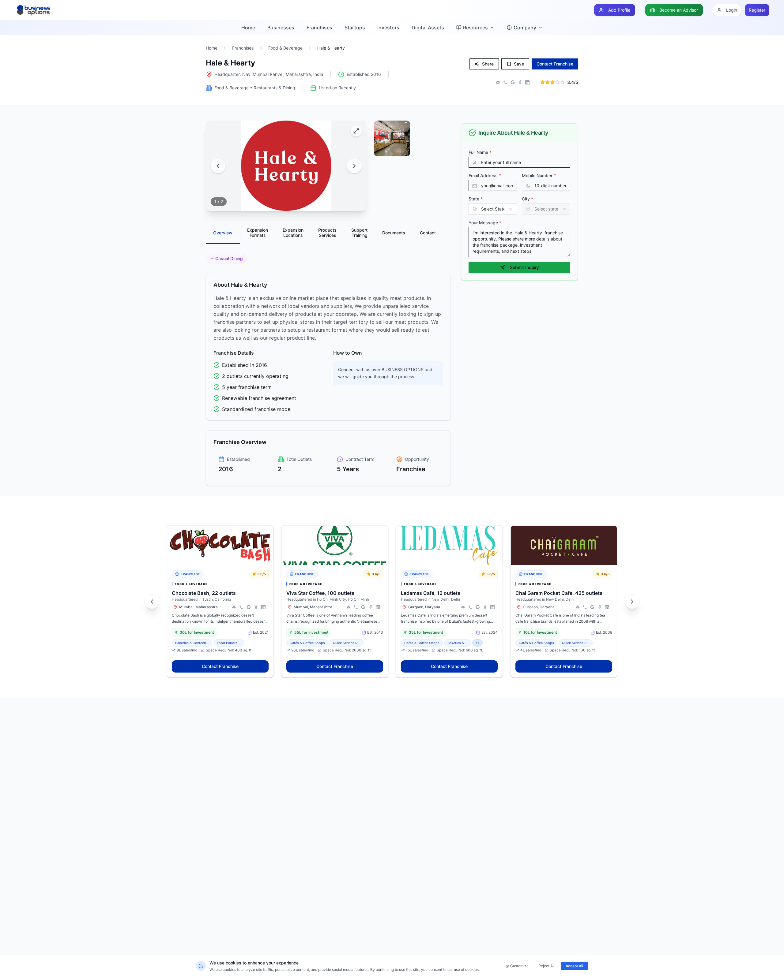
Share (488, 63)
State (476, 198)
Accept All (574, 966)
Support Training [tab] (359, 232)
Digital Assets (428, 27)
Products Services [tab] (327, 232)
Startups (355, 27)
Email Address (485, 175)
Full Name (480, 152)
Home (248, 27)
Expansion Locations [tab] (293, 232)
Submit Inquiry (524, 267)
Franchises (319, 27)
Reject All (546, 966)
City (527, 198)
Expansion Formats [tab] (257, 232)
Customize (519, 966)
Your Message (485, 222)
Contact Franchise (220, 666)
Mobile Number (539, 175)
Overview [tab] (222, 232)
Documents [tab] (393, 232)
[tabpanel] (328, 370)
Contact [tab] (428, 232)
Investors (388, 27)
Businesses (280, 27)
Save (519, 63)
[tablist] (328, 235)
